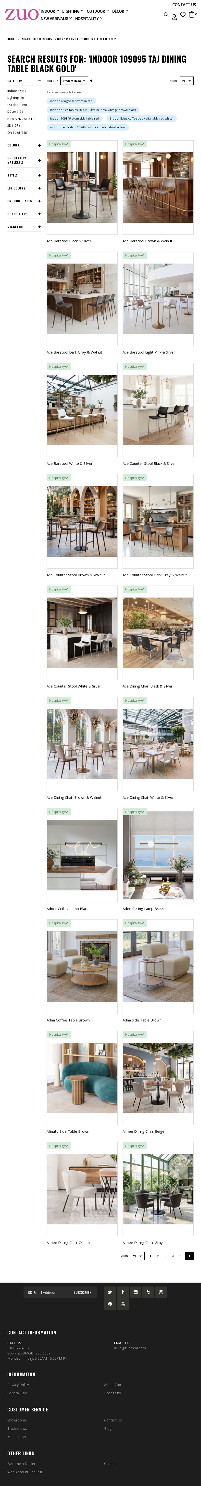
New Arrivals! (21, 118)
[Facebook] (123, 1292)
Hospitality (112, 1393)
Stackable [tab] (15, 227)
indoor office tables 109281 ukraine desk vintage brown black (93, 110)
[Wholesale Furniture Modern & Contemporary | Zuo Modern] (23, 14)
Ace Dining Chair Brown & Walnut (74, 797)
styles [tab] (12, 175)
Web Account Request (24, 1472)
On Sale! (18, 132)
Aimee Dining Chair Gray (143, 1242)
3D (14, 125)
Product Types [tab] (19, 201)
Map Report (16, 1436)
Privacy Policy (18, 1384)
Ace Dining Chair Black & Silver (148, 686)
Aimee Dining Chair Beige (143, 1131)
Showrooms (17, 1420)
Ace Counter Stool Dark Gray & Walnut (155, 574)
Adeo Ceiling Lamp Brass (143, 908)
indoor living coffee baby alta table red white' (141, 118)
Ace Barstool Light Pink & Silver (149, 352)
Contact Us (113, 1420)
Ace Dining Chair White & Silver (148, 797)
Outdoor (18, 104)
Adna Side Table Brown (142, 1020)
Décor (15, 111)
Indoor (17, 91)
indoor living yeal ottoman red (71, 101)
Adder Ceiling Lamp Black (67, 908)
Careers (110, 1463)
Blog (108, 1428)
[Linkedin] (135, 1292)
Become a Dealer (21, 1463)
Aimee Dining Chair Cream (68, 1242)
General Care (17, 1393)
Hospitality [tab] (17, 214)
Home (10, 39)
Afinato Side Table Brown (68, 1131)
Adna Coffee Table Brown (68, 1020)
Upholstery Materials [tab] (17, 160)
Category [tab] (15, 81)
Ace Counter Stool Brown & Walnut (76, 574)
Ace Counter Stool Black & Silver (149, 463)
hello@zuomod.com (130, 1348)
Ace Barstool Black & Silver (69, 240)
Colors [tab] (13, 145)
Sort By (52, 81)
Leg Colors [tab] (16, 188)
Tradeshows (17, 1428)
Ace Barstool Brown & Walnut (147, 240)
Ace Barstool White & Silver (70, 463)
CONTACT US (184, 4)
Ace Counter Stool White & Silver (74, 686)
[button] (183, 14)
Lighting (16, 97)
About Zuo (112, 1384)
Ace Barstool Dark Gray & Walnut (74, 352)
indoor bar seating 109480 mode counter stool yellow (87, 127)
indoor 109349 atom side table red (74, 118)
